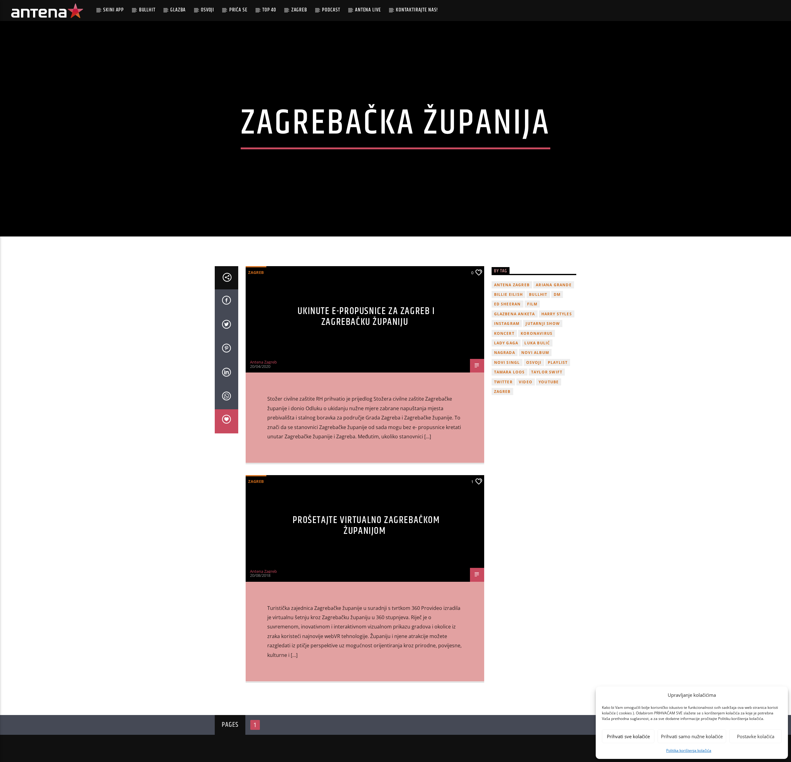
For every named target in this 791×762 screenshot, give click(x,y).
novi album (535, 352)
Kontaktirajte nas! (417, 10)
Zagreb (299, 10)
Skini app (113, 10)
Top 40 (269, 10)
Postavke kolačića (755, 736)
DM (557, 294)
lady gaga (506, 343)
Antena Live (368, 10)
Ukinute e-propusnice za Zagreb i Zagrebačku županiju (366, 317)
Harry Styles (556, 314)
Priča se (238, 10)
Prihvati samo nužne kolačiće (692, 736)
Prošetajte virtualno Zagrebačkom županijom (366, 526)
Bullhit (147, 10)
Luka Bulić (537, 343)
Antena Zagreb (263, 362)
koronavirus (536, 333)
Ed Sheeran (507, 304)
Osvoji (207, 10)
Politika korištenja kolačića (688, 750)
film (532, 304)
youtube (549, 382)
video (525, 382)
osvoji (534, 362)
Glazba (178, 10)
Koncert (504, 333)
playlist (558, 362)
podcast (331, 10)
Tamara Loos (509, 372)
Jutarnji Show (543, 323)
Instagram (507, 323)
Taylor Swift (546, 372)
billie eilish (508, 294)
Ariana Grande (554, 284)
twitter (503, 382)
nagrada (504, 352)
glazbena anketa (514, 314)
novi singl (507, 362)
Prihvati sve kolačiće (628, 736)
